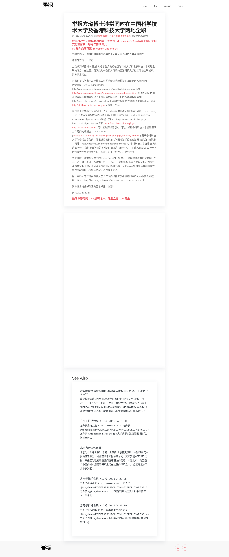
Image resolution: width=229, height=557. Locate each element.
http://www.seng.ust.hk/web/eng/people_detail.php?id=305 (104, 92)
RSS (155, 6)
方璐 (112, 36)
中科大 (117, 36)
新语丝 (128, 36)
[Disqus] (114, 257)
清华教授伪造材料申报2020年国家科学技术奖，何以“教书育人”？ (114, 392)
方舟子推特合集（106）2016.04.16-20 (103, 421)
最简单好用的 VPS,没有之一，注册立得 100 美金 (101, 198)
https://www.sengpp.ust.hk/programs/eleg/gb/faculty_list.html (106, 135)
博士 (123, 36)
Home (144, 6)
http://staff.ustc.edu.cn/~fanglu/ (88, 105)
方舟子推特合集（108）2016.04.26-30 (103, 505)
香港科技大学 (103, 36)
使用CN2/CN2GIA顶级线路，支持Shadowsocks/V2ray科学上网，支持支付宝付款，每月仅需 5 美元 (114, 42)
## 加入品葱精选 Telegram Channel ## (95, 48)
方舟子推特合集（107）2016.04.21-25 (103, 478)
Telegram (166, 6)
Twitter (179, 6)
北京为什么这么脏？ (92, 447)
